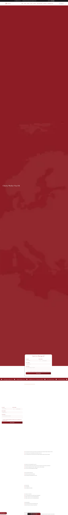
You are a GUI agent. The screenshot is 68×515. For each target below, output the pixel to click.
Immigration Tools (50, 3)
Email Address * (28, 362)
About (25, 3)
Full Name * (3, 407)
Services (34, 3)
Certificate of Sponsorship (39, 429)
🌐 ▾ (61, 3)
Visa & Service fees (39, 3)
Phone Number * (14, 407)
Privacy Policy (49, 371)
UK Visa (28, 3)
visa (32, 386)
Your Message (3, 414)
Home (22, 3)
